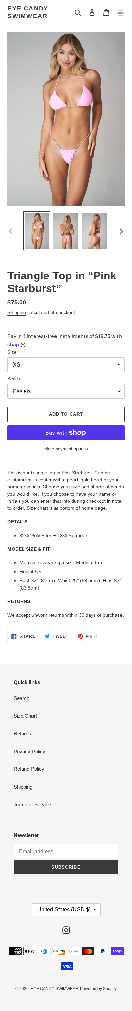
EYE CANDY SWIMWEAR (27, 12)
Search (21, 698)
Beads (13, 378)
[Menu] (120, 12)
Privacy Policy (29, 751)
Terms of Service (32, 804)
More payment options (66, 448)
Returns (22, 733)
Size (11, 352)
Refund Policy (29, 769)
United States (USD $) (64, 909)
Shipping (16, 312)
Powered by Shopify (98, 988)
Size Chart (25, 716)
